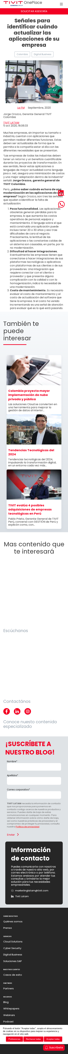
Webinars (9, 1015)
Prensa (7, 928)
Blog (6, 1002)
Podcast (8, 1021)
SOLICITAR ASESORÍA (34, 11)
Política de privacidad (27, 826)
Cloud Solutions (12, 941)
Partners (8, 988)
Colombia (22, 54)
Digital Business (42, 54)
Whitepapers (11, 1008)
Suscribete (56, 1047)
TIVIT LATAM (11, 123)
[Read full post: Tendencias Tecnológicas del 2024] (34, 443)
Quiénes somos (12, 921)
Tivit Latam (22, 896)
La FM (21, 107)
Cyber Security (12, 948)
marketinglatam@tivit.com (31, 890)
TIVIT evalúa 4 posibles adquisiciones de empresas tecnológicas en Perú (30, 509)
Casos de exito (12, 974)
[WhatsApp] (61, 204)
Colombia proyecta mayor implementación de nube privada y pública (29, 395)
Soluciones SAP (12, 961)
